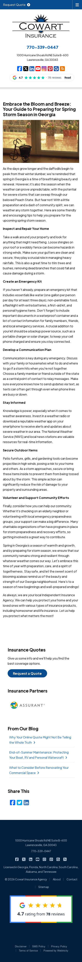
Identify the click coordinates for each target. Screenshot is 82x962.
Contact (72, 879)
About (57, 879)
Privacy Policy (59, 946)
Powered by (55, 950)
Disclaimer (21, 946)
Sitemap (43, 887)
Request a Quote (27, 673)
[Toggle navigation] (77, 4)
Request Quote (14, 5)
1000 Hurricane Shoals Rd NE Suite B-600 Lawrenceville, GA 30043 (41, 843)
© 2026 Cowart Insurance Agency (26, 879)
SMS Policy (38, 946)
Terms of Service (28, 950)
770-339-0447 (41, 851)
